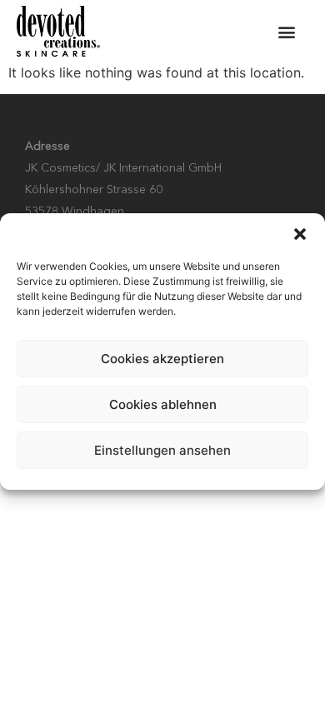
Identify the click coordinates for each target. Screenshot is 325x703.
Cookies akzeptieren (162, 358)
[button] (300, 234)
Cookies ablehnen (163, 404)
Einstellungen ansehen (162, 450)
